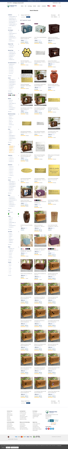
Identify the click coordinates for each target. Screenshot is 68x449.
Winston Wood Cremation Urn (26, 273)
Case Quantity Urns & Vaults (36, 427)
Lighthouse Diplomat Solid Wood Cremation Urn (26, 345)
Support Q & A (9, 412)
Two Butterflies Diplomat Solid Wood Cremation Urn (40, 392)
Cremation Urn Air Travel (23, 412)
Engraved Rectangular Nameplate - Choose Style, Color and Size (26, 85)
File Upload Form (9, 420)
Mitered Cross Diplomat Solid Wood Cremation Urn (40, 345)
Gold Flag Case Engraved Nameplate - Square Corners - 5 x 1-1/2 (54, 108)
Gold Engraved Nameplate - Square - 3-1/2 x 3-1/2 (53, 179)
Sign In (60, 2)
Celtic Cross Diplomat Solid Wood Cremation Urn (26, 298)
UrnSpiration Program (35, 416)
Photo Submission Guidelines (23, 416)
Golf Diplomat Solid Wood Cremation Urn (39, 321)
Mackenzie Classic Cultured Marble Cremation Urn (26, 38)
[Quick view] (31, 23)
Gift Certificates (9, 419)
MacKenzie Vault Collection (10, 427)
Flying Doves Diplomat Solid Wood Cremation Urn (26, 321)
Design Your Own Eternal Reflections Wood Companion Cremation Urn (53, 38)
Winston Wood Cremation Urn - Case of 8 (40, 274)
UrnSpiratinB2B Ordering (36, 415)
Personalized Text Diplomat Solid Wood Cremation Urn (39, 368)
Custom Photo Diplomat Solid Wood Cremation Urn (53, 392)
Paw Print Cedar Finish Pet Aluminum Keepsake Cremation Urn (54, 85)
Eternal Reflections (9, 426)
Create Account (55, 2)
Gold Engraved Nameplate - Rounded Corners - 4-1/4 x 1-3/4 (40, 179)
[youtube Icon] (49, 429)
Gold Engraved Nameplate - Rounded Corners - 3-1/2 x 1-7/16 (26, 132)
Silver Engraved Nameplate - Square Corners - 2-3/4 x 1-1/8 (39, 132)
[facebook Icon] (46, 429)
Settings (3, 447)
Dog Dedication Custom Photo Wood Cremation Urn (26, 108)
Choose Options (26, 55)
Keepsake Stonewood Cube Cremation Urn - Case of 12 (26, 251)
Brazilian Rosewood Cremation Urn (27, 226)
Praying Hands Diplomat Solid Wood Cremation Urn (53, 368)
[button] (12, 436)
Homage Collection (9, 423)
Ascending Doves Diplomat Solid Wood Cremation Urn (39, 298)
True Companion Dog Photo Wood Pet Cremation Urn (39, 108)
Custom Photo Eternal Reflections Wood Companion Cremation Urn (53, 61)
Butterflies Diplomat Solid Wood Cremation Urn (53, 274)
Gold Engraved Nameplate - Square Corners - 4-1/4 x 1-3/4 (53, 201)
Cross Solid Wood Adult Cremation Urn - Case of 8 (53, 226)
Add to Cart (40, 243)
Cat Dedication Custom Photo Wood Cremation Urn (40, 85)
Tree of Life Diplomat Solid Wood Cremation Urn (26, 392)
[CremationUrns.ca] (49, 6)
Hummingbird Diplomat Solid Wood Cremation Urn (53, 321)
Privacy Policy (59, 445)
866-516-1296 (9, 2)
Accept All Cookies (15, 447)
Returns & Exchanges (9, 415)
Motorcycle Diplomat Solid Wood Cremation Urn (53, 345)
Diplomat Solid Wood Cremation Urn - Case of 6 (39, 226)
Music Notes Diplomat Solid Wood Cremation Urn (26, 368)
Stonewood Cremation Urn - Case (53, 251)
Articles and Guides (22, 415)
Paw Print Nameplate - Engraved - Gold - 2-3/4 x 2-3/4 (26, 61)
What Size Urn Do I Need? (23, 419)
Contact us (47, 418)
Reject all (8, 447)
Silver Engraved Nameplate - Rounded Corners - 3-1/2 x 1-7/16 (40, 61)
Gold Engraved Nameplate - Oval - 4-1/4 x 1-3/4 (26, 179)
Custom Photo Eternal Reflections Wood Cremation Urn (26, 201)
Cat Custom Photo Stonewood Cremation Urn (40, 202)
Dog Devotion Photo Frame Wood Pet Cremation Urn (26, 155)
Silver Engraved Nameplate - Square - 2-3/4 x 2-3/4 (39, 155)
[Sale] (53, 5)
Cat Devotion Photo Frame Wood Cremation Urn (53, 132)
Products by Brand (35, 430)
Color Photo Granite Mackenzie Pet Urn (40, 38)
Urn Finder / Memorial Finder (36, 423)
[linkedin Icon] (53, 429)
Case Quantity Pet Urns (36, 426)
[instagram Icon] (51, 429)
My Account (8, 416)
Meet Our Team (35, 412)
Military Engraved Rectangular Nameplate (54, 155)
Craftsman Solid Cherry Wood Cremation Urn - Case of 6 (40, 249)
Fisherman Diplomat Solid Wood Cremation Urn (53, 298)
